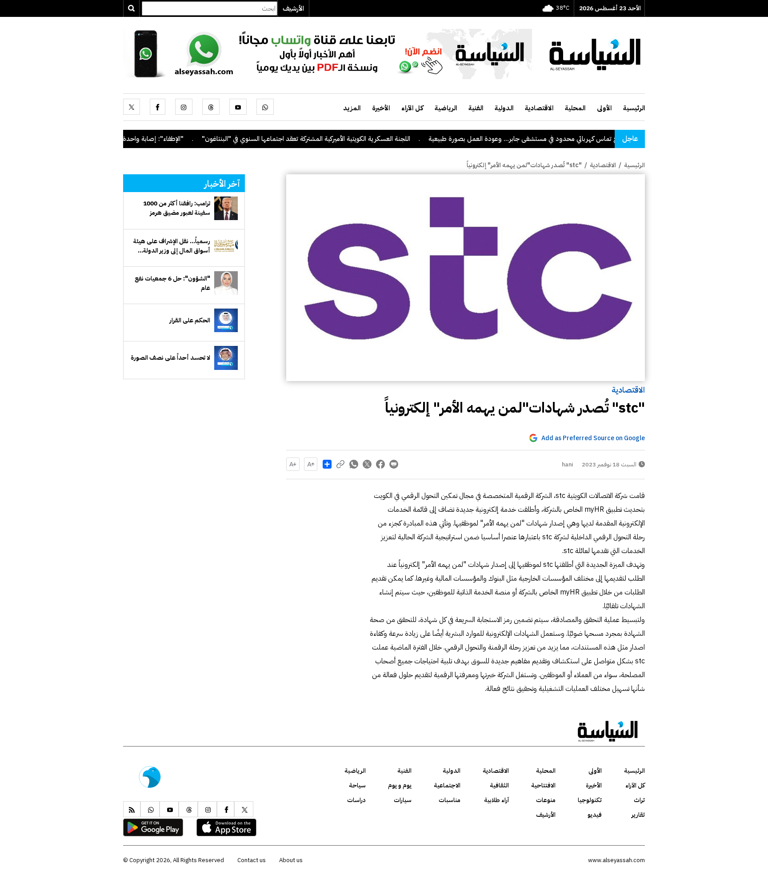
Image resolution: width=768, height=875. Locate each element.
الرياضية (446, 108)
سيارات (403, 800)
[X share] (367, 464)
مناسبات (449, 800)
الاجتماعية (447, 785)
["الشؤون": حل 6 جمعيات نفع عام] (226, 283)
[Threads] (211, 107)
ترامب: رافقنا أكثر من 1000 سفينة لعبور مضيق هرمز (176, 208)
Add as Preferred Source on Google (593, 438)
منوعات (546, 800)
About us (291, 860)
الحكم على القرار (189, 320)
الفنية (475, 108)
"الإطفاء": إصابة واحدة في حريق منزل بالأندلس (150, 139)
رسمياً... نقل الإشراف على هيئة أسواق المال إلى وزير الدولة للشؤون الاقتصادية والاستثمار (171, 246)
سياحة (357, 785)
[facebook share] (380, 464)
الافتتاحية (543, 785)
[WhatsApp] (265, 107)
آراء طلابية (496, 800)
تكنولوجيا (590, 800)
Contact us (251, 860)
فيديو (595, 814)
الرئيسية (634, 108)
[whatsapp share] (353, 464)
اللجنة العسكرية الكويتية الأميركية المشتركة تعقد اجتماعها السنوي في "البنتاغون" (334, 139)
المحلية (575, 108)
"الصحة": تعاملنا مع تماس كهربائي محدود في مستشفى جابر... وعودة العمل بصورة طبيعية (576, 139)
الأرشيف (293, 8)
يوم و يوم (400, 785)
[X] (131, 107)
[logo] (595, 53)
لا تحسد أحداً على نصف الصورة (170, 357)
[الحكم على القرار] (226, 320)
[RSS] (131, 809)
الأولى (604, 108)
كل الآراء (412, 108)
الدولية (504, 108)
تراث (639, 800)
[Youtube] (238, 107)
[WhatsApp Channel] (327, 53)
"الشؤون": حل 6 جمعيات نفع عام (172, 283)
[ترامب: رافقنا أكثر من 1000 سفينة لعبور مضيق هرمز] (226, 208)
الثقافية (499, 785)
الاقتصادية (539, 108)
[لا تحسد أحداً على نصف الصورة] (226, 357)
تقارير (638, 814)
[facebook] (157, 107)
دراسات (356, 800)
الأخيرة (381, 108)
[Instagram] (183, 107)
